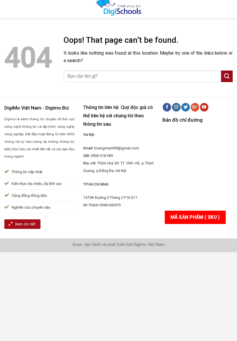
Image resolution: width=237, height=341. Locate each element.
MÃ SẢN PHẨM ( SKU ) (195, 217)
